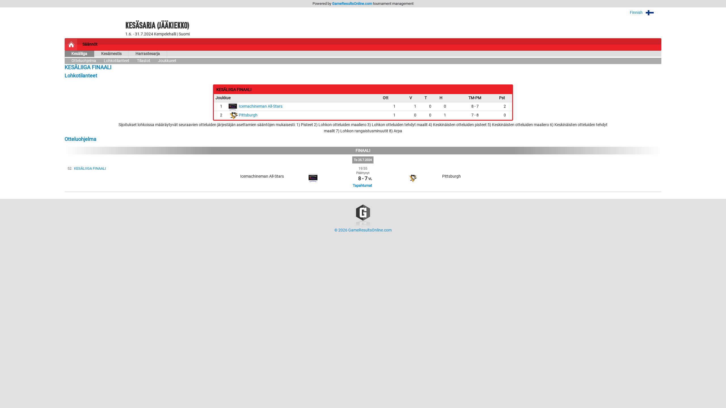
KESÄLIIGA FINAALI (90, 168)
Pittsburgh (248, 115)
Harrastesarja (148, 53)
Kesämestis (111, 53)
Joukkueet (167, 60)
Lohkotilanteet (116, 60)
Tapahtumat (362, 185)
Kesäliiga (79, 53)
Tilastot (143, 60)
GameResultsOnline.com (352, 3)
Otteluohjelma (83, 60)
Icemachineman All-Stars (260, 106)
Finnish (636, 12)
